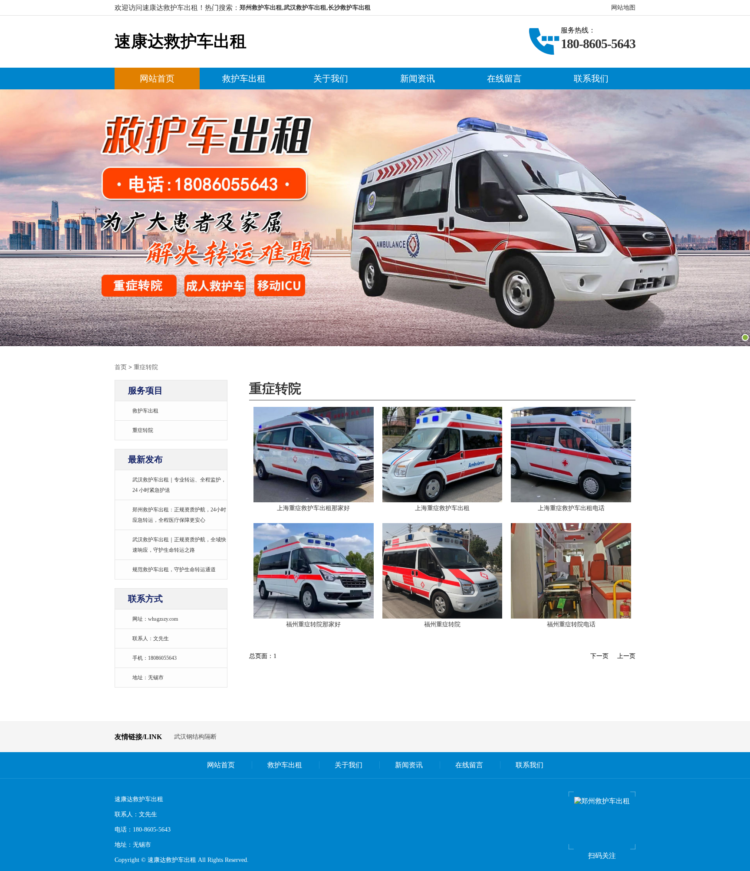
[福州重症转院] (313, 570)
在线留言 (504, 78)
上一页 (626, 656)
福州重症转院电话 (571, 624)
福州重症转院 (442, 624)
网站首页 (157, 78)
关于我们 (330, 78)
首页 (121, 367)
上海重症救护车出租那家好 (313, 508)
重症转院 (146, 367)
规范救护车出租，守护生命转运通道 (174, 569)
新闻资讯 (417, 78)
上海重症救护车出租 (442, 508)
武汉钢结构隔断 (195, 736)
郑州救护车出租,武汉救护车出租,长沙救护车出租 (305, 7)
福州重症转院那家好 (313, 624)
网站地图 (623, 7)
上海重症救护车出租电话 (571, 508)
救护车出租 (244, 78)
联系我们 (591, 78)
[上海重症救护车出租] (313, 454)
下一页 (599, 656)
